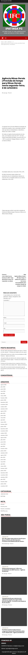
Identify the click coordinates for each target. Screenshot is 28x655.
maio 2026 (3, 391)
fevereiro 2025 (4, 424)
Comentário (6, 300)
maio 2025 (3, 417)
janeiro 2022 (3, 483)
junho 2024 (3, 442)
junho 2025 (3, 415)
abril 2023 (3, 464)
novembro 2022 (4, 475)
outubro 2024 (4, 433)
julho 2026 (3, 386)
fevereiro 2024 (4, 448)
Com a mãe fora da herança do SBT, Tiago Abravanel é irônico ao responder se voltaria (7, 278)
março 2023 (3, 466)
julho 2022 (3, 479)
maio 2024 (3, 444)
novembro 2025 (4, 404)
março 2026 (3, 395)
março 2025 (3, 422)
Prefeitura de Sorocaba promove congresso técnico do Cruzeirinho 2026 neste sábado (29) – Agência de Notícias (13, 631)
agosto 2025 (3, 411)
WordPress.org (4, 511)
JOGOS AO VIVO (4, 494)
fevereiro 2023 (4, 468)
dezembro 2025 (4, 402)
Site (4, 328)
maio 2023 (3, 461)
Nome (4, 317)
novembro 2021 (4, 486)
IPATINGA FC (14, 28)
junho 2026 (3, 389)
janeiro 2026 (3, 400)
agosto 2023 (3, 455)
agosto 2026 (3, 384)
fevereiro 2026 (4, 398)
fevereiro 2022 (4, 481)
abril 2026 (3, 393)
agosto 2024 (3, 437)
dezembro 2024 (4, 428)
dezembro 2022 (4, 472)
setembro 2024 (4, 435)
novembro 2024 (4, 431)
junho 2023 (3, 459)
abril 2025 (3, 420)
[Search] (26, 38)
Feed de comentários (5, 508)
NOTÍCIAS (3, 496)
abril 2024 (3, 446)
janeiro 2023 (3, 470)
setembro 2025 (4, 409)
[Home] (2, 38)
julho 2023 (3, 457)
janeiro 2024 (3, 450)
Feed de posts (4, 506)
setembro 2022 (4, 477)
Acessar (2, 504)
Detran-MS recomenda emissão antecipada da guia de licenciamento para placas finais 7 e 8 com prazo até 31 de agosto (14, 368)
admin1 (10, 92)
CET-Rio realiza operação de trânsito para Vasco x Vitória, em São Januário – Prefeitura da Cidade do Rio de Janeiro (14, 540)
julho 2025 (3, 413)
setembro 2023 (4, 453)
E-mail (4, 323)
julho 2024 (3, 439)
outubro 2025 (4, 406)
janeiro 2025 (3, 426)
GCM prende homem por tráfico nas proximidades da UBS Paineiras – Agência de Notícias (13, 570)
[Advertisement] (14, 61)
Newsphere (20, 651)
